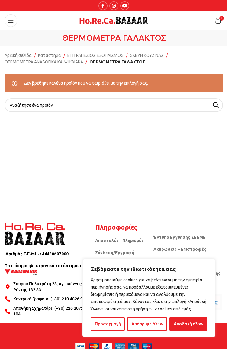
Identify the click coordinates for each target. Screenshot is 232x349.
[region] (148, 298)
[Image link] (35, 233)
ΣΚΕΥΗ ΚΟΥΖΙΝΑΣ (147, 55)
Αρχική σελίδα (18, 55)
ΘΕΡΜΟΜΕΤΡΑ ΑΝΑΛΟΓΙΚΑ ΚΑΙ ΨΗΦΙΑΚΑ (44, 62)
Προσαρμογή (108, 324)
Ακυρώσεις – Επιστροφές (179, 249)
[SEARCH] (216, 105)
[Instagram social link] (113, 5)
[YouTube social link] (124, 5)
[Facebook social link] (103, 5)
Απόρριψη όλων (147, 324)
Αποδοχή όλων (188, 324)
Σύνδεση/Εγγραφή (114, 252)
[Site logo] (114, 20)
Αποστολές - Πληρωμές (119, 240)
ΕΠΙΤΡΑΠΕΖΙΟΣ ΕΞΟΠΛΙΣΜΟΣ (95, 55)
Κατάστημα (49, 55)
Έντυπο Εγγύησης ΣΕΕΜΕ (179, 237)
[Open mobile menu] (11, 21)
